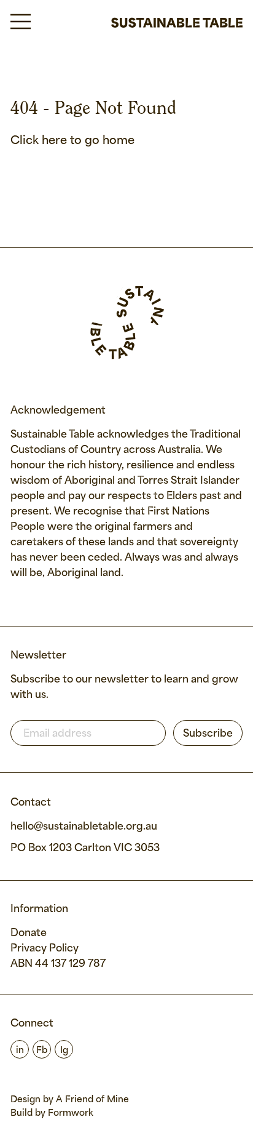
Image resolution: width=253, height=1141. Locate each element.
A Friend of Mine (92, 1099)
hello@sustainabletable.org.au (83, 827)
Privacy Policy (44, 948)
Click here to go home (72, 140)
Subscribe (208, 734)
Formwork (70, 1113)
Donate (28, 933)
